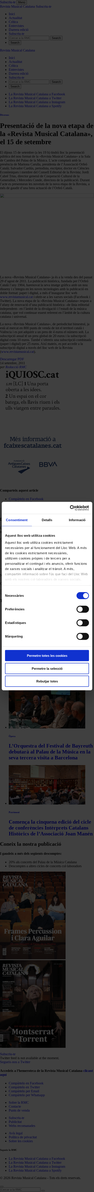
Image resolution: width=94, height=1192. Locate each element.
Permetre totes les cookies (47, 655)
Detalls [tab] (47, 520)
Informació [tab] (77, 520)
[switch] (83, 609)
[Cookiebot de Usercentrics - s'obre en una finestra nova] (70, 508)
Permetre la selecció (47, 668)
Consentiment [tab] (17, 520)
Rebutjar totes (47, 681)
